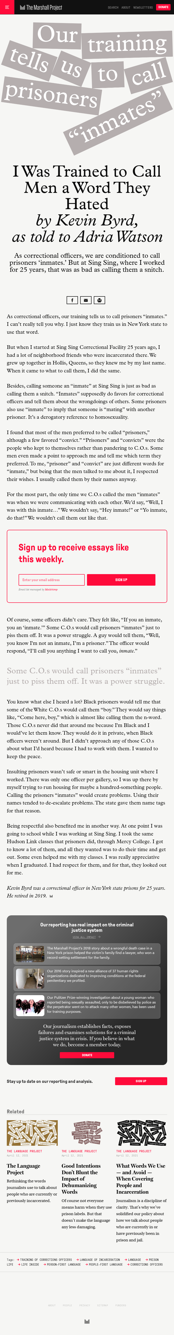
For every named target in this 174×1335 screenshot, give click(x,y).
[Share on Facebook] (72, 300)
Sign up (121, 580)
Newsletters (143, 7)
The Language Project (24, 1151)
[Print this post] (99, 300)
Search (113, 7)
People (67, 1305)
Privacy (84, 1305)
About (125, 7)
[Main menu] (7, 7)
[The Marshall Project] (39, 7)
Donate (163, 7)
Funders (120, 1305)
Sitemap (102, 1305)
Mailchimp (51, 589)
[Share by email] (86, 300)
